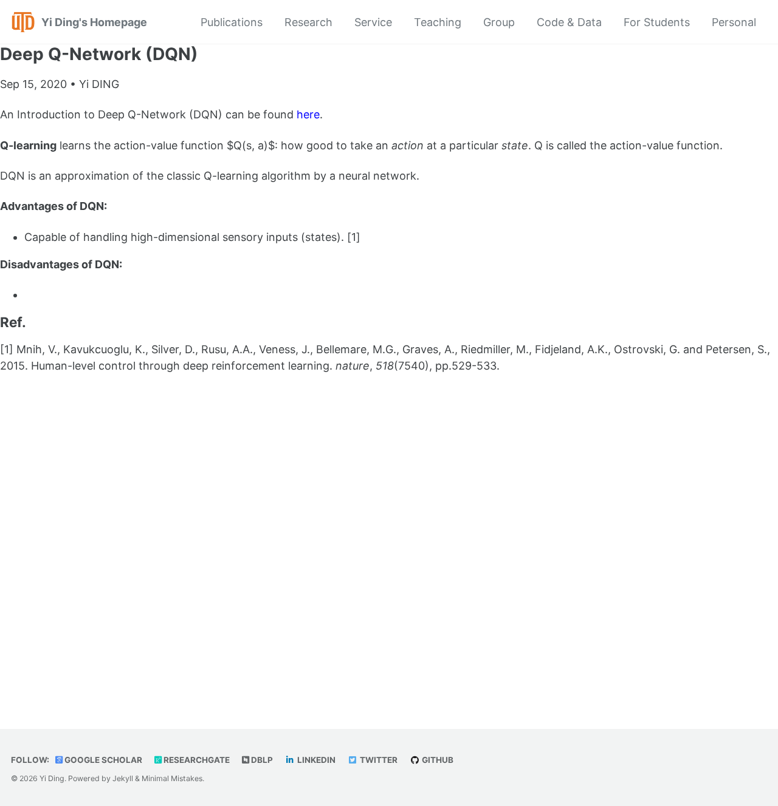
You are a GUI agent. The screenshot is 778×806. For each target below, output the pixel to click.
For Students (657, 22)
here (308, 114)
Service (373, 22)
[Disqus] (389, 540)
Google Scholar (102, 760)
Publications (232, 22)
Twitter (378, 760)
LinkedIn (315, 760)
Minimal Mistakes (172, 778)
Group (499, 22)
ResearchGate (196, 760)
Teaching (437, 22)
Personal (734, 22)
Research (308, 22)
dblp (261, 760)
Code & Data (569, 22)
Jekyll (122, 778)
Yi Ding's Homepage (94, 22)
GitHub (436, 760)
